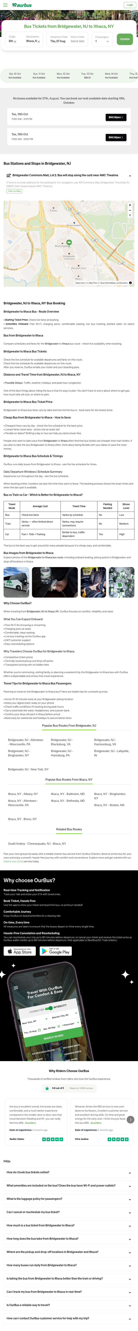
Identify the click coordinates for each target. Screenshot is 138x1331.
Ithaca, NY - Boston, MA (109, 805)
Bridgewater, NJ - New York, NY (28, 769)
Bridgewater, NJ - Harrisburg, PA (62, 753)
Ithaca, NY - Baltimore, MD (68, 794)
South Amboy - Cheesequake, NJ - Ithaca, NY (37, 843)
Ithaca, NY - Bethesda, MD (68, 800)
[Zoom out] (130, 210)
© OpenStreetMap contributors (113, 282)
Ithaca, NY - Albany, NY (23, 794)
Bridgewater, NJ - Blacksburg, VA (62, 742)
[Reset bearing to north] (130, 215)
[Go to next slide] (130, 1120)
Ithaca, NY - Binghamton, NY (110, 796)
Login (130, 5)
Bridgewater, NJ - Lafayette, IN (111, 753)
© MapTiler (92, 282)
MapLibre (80, 282)
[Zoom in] (130, 205)
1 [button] (95, 41)
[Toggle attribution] (130, 283)
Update (125, 39)
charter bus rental (13, 861)
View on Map (14, 191)
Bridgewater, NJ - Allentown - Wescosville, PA (25, 742)
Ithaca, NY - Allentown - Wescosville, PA (23, 803)
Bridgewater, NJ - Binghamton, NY (19, 753)
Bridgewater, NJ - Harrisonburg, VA (105, 742)
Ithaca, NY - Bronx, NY (22, 819)
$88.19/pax (115, 117)
